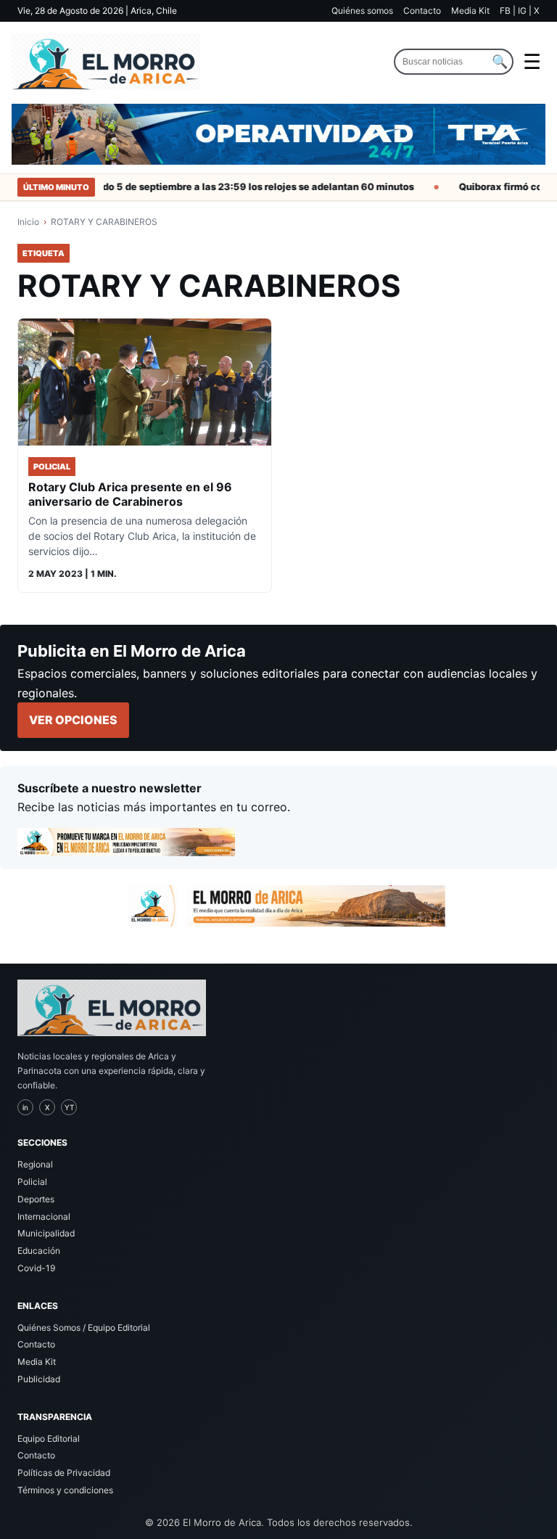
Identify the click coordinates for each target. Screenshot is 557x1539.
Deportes (35, 1199)
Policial (32, 1181)
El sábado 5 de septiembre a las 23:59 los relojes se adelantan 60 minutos (230, 186)
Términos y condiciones (65, 1490)
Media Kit (470, 10)
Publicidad (38, 1379)
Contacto (422, 10)
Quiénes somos (362, 10)
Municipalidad (46, 1233)
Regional (35, 1164)
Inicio (28, 221)
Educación (38, 1250)
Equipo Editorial (48, 1438)
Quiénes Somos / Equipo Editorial (83, 1327)
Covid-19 (36, 1268)
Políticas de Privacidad (63, 1472)
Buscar (499, 61)
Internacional (43, 1216)
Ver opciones (73, 720)
